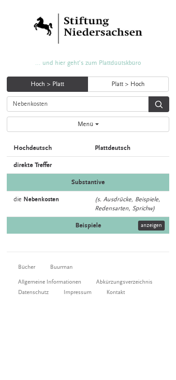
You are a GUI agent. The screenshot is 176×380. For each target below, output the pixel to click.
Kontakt (116, 292)
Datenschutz (33, 292)
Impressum (78, 292)
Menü (86, 124)
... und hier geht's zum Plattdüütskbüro (88, 63)
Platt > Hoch (128, 84)
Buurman (61, 267)
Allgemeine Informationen (49, 282)
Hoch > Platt (47, 84)
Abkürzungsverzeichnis (124, 282)
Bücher (26, 267)
